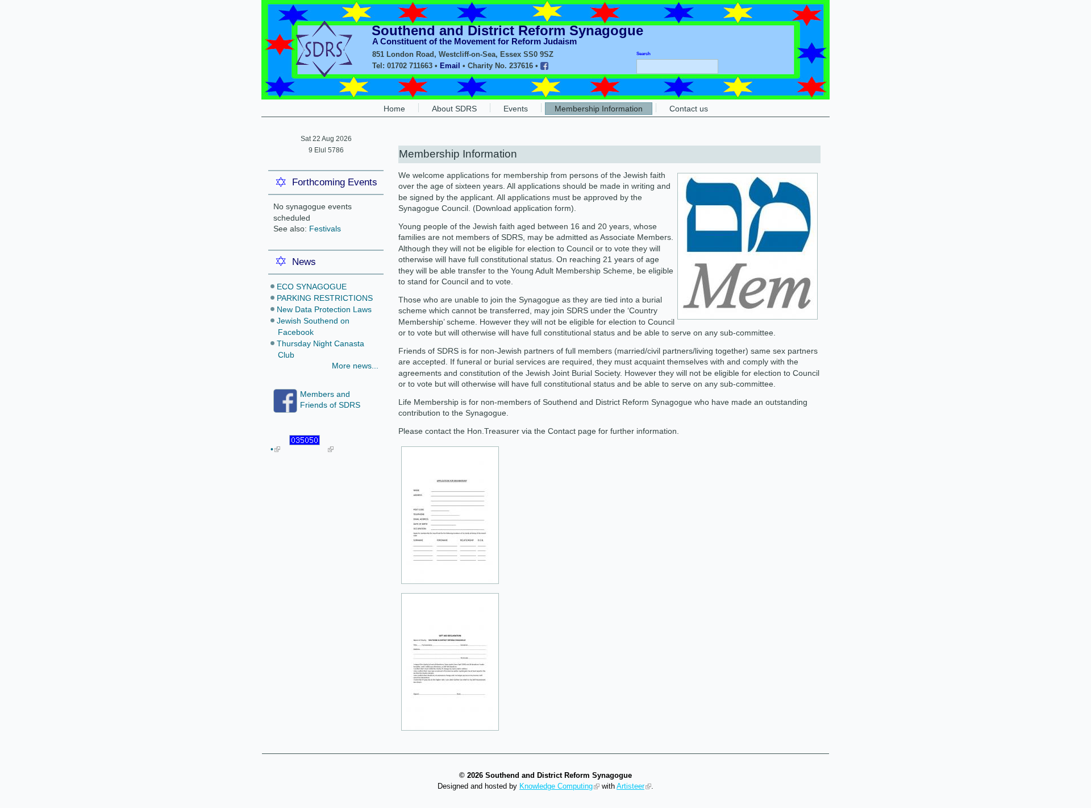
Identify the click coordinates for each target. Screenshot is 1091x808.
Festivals (325, 228)
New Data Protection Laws (324, 309)
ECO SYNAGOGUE (312, 286)
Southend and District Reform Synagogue (507, 30)
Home (394, 108)
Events (515, 108)
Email (450, 65)
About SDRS (454, 108)
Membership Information (599, 108)
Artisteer (630, 786)
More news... (355, 365)
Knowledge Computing (556, 786)
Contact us (688, 108)
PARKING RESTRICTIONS (325, 298)
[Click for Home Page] (321, 75)
